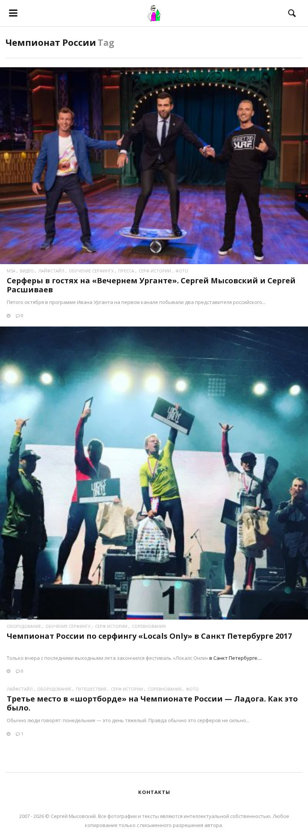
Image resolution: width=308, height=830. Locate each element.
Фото (181, 271)
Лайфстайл (51, 271)
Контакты (154, 792)
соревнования (149, 626)
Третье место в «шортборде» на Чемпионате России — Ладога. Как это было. (152, 703)
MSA (11, 271)
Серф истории (155, 271)
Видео (27, 271)
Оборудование (24, 626)
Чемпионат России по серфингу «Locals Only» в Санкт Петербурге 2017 (149, 636)
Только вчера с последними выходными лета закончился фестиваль (90, 658)
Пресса (126, 271)
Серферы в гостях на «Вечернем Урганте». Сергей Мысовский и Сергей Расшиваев (151, 285)
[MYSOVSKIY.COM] (154, 13)
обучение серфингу (91, 271)
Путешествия (91, 689)
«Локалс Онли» (190, 658)
